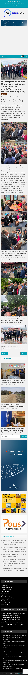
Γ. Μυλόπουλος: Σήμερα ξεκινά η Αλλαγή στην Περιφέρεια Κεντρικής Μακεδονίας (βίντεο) (13, 381)
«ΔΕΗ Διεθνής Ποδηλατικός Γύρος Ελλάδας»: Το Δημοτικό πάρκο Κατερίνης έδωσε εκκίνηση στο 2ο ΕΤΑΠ (24, 353)
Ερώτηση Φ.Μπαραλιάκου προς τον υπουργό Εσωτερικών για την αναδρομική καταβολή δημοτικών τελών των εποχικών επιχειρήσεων (13, 430)
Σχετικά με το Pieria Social (10, 3)
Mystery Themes (21, 673)
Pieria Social (15, 96)
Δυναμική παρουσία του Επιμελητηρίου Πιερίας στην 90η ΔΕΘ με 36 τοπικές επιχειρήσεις (15, 569)
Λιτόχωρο (4, 350)
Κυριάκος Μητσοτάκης (20, 348)
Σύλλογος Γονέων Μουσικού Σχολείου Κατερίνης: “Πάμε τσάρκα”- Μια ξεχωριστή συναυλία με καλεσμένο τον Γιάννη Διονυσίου (5, 353)
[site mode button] (22, 56)
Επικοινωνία (20, 3)
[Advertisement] (14, 40)
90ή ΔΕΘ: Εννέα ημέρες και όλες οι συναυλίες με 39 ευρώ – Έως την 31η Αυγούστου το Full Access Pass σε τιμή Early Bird (14, 542)
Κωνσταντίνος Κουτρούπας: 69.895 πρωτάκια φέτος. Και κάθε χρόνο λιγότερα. (14, 555)
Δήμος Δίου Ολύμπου (7, 348)
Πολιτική (4, 94)
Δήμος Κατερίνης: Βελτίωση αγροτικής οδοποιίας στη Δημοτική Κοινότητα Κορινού (12, 405)
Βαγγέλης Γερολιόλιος (13, 346)
